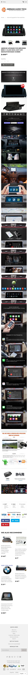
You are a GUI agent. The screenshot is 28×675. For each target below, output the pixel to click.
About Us (14, 629)
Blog (14, 633)
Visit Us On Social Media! (14, 643)
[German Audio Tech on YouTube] (20, 657)
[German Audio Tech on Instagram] (17, 657)
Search (14, 638)
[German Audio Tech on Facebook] (9, 657)
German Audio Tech (15, 661)
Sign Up (24, 650)
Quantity (3, 59)
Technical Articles (14, 637)
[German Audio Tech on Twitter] (7, 657)
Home (2, 17)
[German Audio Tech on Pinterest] (12, 657)
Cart (26, 1)
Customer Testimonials (14, 635)
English (21, 673)
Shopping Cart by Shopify (13, 662)
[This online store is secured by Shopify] (21, 667)
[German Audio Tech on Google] (15, 657)
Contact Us (14, 631)
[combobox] (23, 673)
